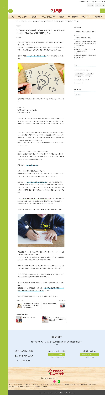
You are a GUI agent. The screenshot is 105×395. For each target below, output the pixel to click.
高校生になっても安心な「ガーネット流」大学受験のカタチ (84, 50)
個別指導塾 (80, 73)
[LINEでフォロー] (104, 1)
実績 (88, 76)
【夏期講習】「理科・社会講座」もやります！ (85, 32)
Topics (18, 26)
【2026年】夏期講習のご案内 (82, 37)
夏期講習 (79, 76)
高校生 (79, 83)
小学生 (79, 79)
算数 (87, 79)
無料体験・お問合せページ (89, 354)
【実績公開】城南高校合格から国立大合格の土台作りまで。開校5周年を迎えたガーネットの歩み (85, 43)
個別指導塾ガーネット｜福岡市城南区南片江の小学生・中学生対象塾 (58, 393)
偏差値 (90, 73)
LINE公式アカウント (56, 354)
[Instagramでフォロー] (102, 1)
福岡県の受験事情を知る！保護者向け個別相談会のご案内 (85, 56)
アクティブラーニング (82, 70)
